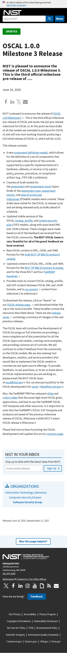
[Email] (25, 102)
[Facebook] (6, 102)
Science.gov (31, 641)
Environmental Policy (47, 627)
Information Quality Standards (43, 634)
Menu (59, 18)
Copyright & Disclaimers (19, 621)
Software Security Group (27, 502)
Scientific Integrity (15, 634)
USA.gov (44, 641)
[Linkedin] (12, 102)
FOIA (30, 627)
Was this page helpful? (33, 541)
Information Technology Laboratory (26, 492)
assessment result (40, 186)
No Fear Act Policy (16, 627)
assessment (18, 186)
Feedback (37, 596)
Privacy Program (47, 614)
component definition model (31, 152)
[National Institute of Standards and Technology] (26, 556)
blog (51, 393)
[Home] (12, 12)
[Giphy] (42, 585)
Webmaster (8, 579)
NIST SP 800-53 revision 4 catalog (44, 268)
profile (29, 220)
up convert (31, 289)
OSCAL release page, (19, 305)
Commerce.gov (14, 641)
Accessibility (30, 614)
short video (11, 397)
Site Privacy (15, 614)
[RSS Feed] (49, 585)
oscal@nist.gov (14, 382)
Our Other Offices (37, 579)
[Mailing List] (56, 585)
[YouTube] (34, 585)
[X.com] (19, 102)
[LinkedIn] (20, 585)
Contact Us (22, 579)
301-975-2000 (9, 573)
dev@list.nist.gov (51, 386)
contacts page (55, 434)
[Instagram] (27, 585)
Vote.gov (56, 641)
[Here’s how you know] (33, 4)
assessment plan (31, 191)
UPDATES (11, 31)
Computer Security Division (25, 497)
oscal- (35, 386)
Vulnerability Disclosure (46, 621)
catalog (19, 220)
